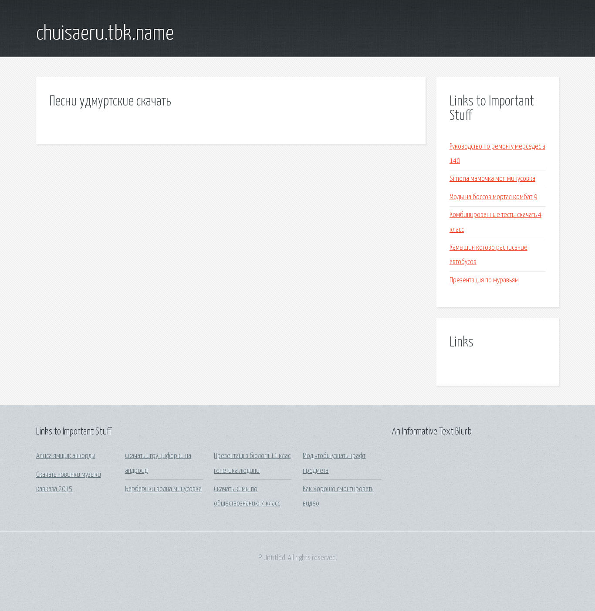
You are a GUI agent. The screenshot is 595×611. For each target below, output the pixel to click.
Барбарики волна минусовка (163, 489)
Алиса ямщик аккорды (65, 456)
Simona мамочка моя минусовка (492, 179)
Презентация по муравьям (484, 280)
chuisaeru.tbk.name (105, 34)
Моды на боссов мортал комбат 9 (493, 197)
